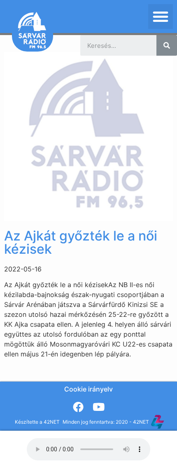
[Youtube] (98, 406)
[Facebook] (78, 406)
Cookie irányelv (88, 389)
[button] (160, 16)
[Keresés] (166, 45)
